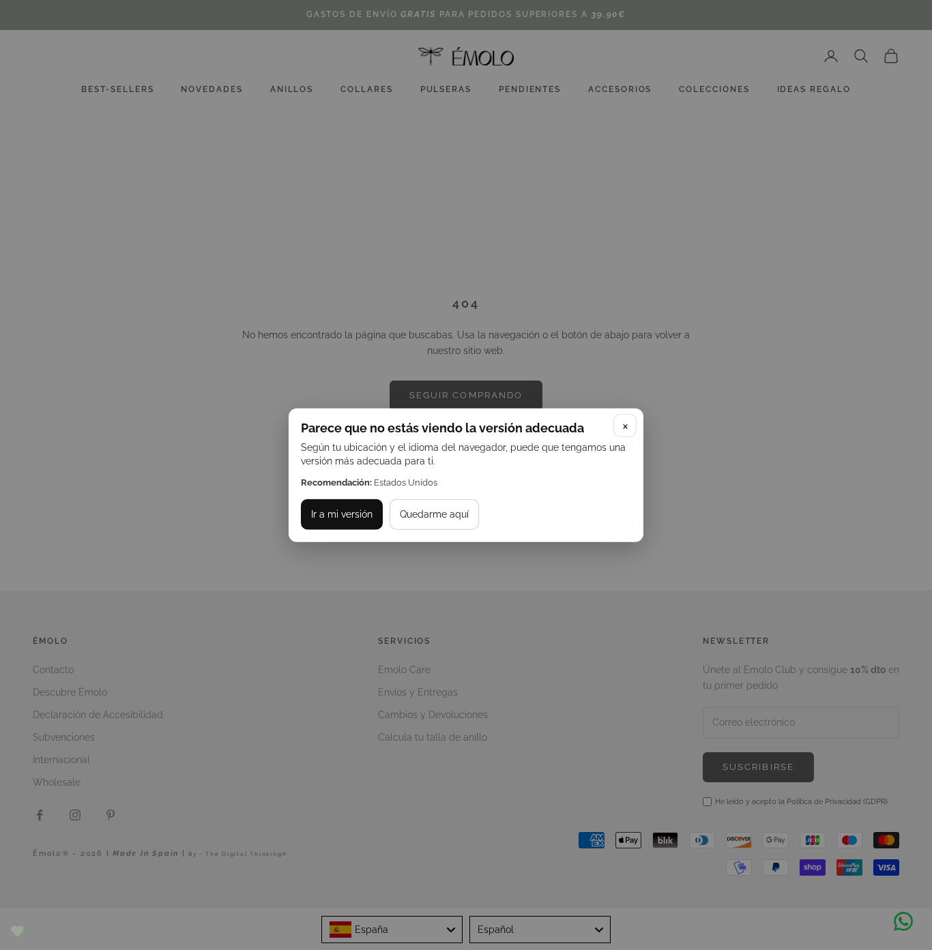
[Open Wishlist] (17, 931)
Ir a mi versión (342, 514)
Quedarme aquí (434, 514)
